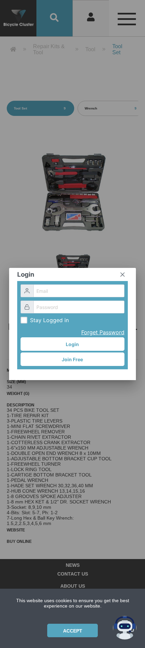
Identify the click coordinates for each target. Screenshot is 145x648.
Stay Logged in (49, 320)
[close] (122, 274)
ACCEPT (72, 630)
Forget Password (102, 332)
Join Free (72, 359)
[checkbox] (24, 320)
